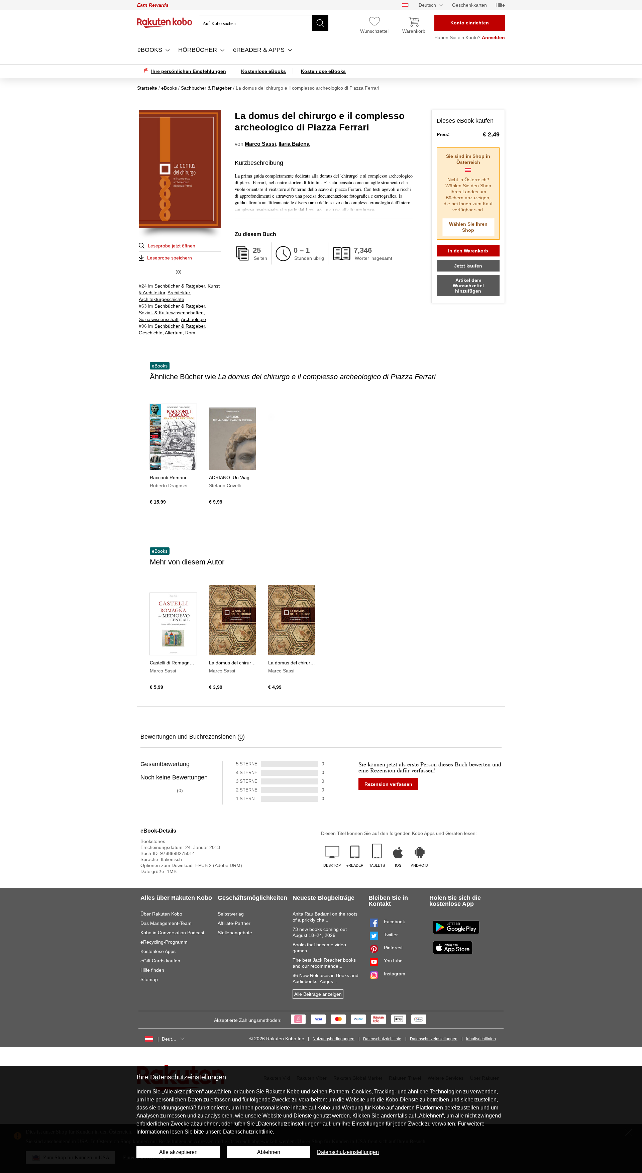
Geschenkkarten (469, 5)
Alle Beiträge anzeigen (318, 994)
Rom (190, 332)
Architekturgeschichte (161, 299)
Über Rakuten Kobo (161, 914)
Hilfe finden (152, 970)
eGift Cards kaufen (160, 960)
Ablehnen (268, 1152)
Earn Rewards (153, 5)
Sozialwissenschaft (159, 319)
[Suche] (320, 23)
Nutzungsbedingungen (333, 1039)
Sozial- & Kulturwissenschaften (171, 312)
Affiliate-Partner (234, 923)
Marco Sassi (260, 144)
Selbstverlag (231, 914)
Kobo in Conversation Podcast (172, 932)
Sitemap (149, 979)
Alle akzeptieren (178, 1152)
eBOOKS (150, 49)
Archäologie (193, 319)
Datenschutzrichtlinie (382, 1039)
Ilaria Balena (294, 144)
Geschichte (151, 332)
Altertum (174, 332)
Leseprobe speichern (169, 257)
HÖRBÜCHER (198, 49)
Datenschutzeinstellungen (433, 1039)
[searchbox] (263, 23)
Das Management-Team (166, 923)
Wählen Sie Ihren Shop (468, 227)
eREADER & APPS (259, 49)
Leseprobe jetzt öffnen (171, 245)
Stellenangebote (235, 932)
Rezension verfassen (388, 784)
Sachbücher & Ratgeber (179, 286)
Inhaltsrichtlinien (481, 1039)
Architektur (179, 292)
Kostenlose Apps (158, 951)
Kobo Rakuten (164, 22)
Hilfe (500, 5)
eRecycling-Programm (164, 942)
